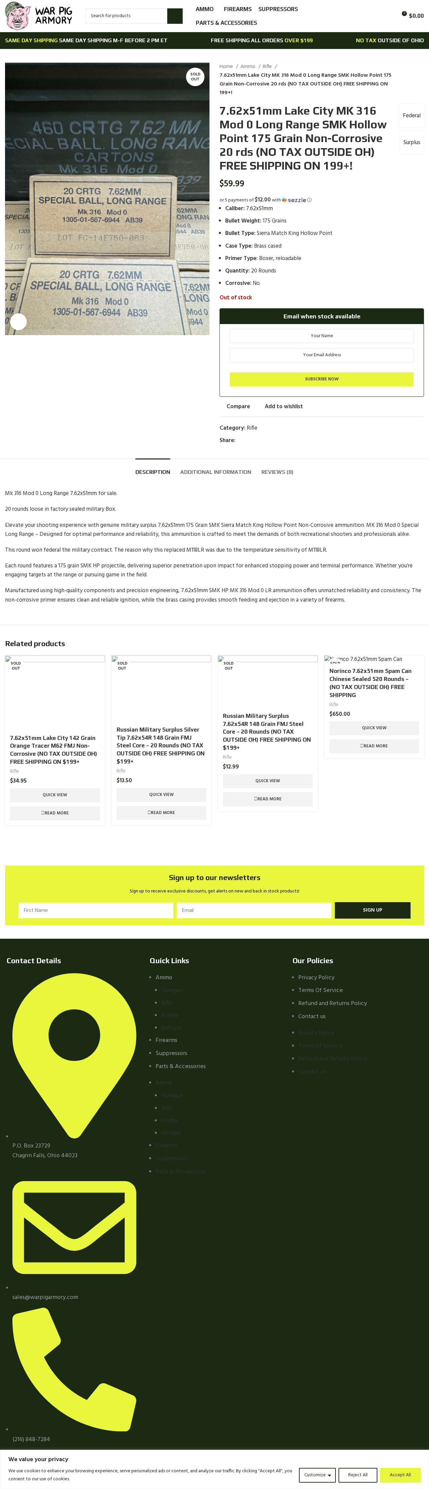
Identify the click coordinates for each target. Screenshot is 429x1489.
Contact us (312, 1016)
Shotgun (171, 1028)
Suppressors (171, 1053)
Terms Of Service (320, 990)
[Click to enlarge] (18, 321)
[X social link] (248, 440)
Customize (315, 1475)
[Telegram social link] (271, 440)
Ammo (248, 67)
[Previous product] (407, 80)
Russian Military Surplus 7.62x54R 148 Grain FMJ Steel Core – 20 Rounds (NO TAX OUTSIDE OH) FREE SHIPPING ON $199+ (267, 731)
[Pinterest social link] (256, 440)
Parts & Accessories (181, 1066)
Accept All (400, 1475)
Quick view (55, 795)
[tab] (152, 468)
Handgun (171, 990)
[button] (322, 200)
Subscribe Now (322, 379)
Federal (412, 115)
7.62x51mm (259, 208)
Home (227, 67)
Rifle (268, 67)
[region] (214, 1469)
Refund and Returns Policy (332, 1003)
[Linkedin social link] (264, 440)
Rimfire (169, 1015)
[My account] (377, 16)
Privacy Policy (316, 978)
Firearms (166, 1040)
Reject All (358, 1475)
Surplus (412, 142)
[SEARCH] (175, 16)
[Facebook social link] (241, 440)
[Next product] (420, 80)
